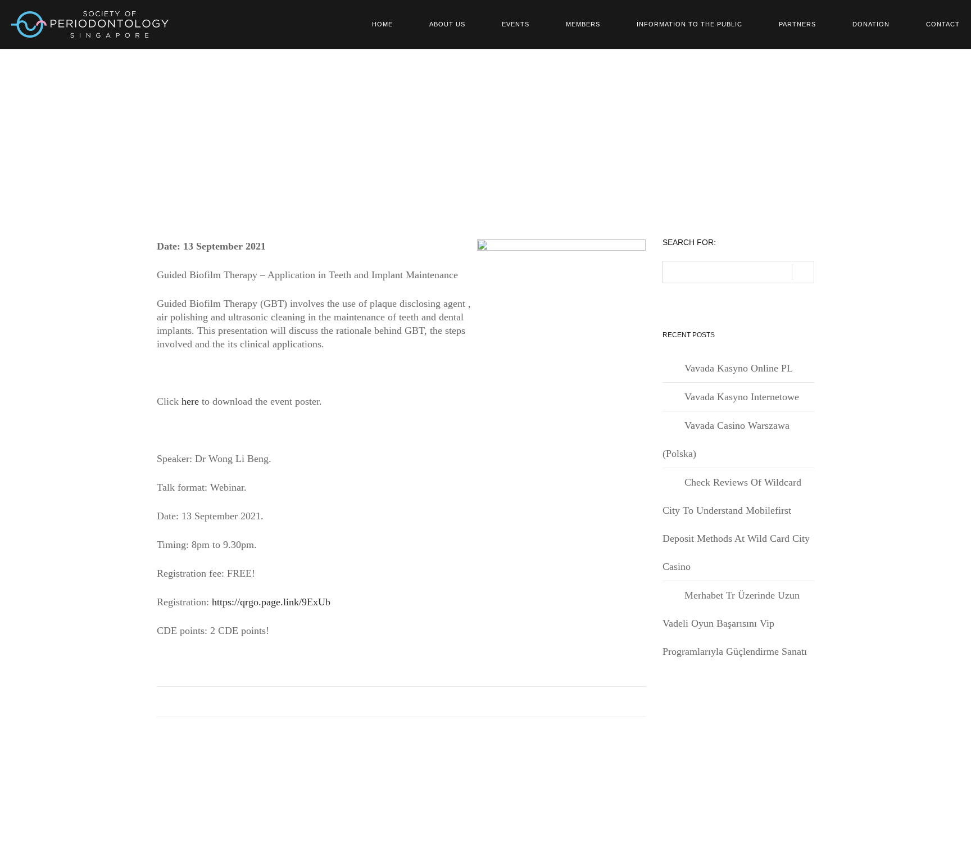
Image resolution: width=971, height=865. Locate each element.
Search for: (689, 242)
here (190, 401)
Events (515, 24)
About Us (447, 24)
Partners (797, 24)
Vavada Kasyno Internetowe (741, 396)
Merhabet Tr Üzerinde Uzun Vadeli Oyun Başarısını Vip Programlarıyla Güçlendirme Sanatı (735, 623)
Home (382, 24)
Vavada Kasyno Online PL (738, 368)
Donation (871, 24)
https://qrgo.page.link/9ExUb (271, 602)
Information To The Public (689, 24)
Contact (943, 24)
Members (583, 24)
